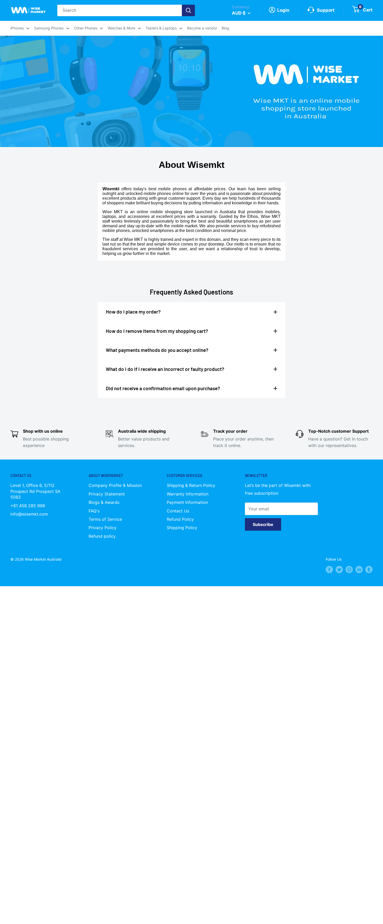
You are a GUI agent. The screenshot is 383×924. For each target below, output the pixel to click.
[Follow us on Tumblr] (369, 569)
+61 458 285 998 (27, 505)
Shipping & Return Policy (191, 485)
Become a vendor (202, 28)
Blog (225, 28)
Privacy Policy (102, 527)
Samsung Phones (49, 28)
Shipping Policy (182, 527)
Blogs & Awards (104, 502)
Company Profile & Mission (115, 485)
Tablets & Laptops (161, 28)
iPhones (17, 28)
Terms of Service (105, 519)
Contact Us (178, 510)
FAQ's (94, 510)
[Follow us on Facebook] (329, 569)
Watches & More (121, 28)
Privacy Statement (107, 494)
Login (282, 10)
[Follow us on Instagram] (349, 569)
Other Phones (85, 28)
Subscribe (263, 524)
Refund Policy (180, 519)
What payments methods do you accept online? (157, 350)
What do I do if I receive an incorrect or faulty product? (165, 369)
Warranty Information (187, 494)
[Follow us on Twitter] (339, 569)
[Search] (188, 10)
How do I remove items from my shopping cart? (157, 331)
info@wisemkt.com (29, 514)
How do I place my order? (133, 312)
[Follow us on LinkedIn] (359, 569)
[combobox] (119, 10)
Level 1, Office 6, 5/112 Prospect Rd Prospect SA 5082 (35, 491)
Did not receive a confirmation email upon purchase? (163, 388)
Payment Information (187, 502)
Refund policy (102, 536)
